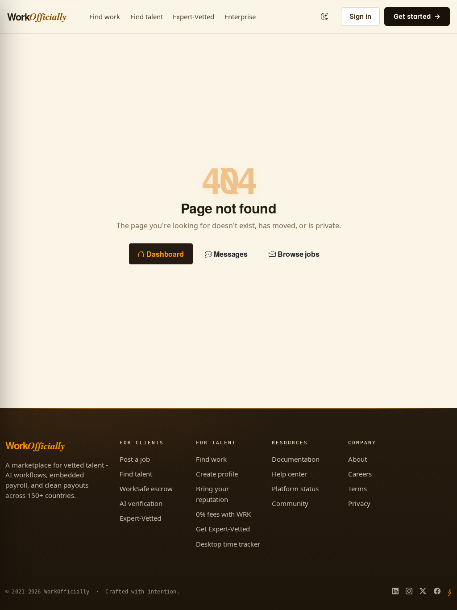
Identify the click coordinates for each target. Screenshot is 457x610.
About (357, 459)
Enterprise (240, 16)
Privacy (359, 503)
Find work (104, 16)
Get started (412, 17)
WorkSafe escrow (146, 488)
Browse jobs (299, 254)
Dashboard (165, 254)
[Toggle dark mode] (324, 16)
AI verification (141, 503)
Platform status (295, 488)
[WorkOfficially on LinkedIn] (395, 591)
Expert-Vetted (193, 16)
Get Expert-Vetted (223, 528)
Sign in (360, 17)
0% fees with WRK (223, 514)
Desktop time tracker (228, 543)
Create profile (217, 473)
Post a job (135, 459)
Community (290, 503)
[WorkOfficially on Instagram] (409, 591)
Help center (289, 473)
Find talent (146, 16)
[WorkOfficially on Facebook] (437, 591)
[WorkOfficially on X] (423, 591)
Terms (357, 488)
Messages (231, 254)
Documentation (296, 459)
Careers (360, 473)
